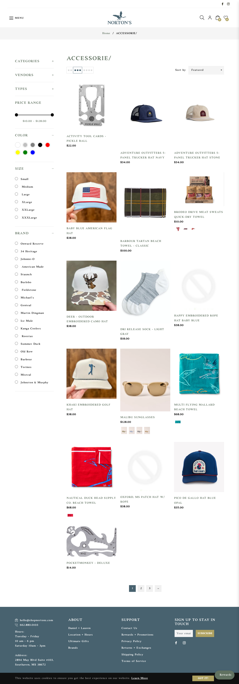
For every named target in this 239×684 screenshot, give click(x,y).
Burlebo (26, 282)
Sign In (210, 17)
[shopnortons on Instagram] (228, 3)
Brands (73, 648)
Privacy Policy (131, 641)
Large (25, 194)
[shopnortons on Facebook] (222, 3)
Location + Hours (80, 634)
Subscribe (205, 633)
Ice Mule (27, 321)
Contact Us (129, 628)
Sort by (180, 70)
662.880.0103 (28, 625)
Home (106, 33)
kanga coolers (31, 328)
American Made (32, 267)
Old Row (27, 351)
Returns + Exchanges (136, 648)
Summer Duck (31, 344)
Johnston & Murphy (34, 382)
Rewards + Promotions (137, 634)
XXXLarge (29, 217)
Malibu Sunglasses (137, 417)
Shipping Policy (132, 654)
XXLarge (28, 210)
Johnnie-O (28, 259)
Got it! (203, 678)
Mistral (26, 375)
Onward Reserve (32, 243)
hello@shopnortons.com (36, 620)
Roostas (27, 336)
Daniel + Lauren (79, 628)
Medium (27, 187)
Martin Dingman (32, 313)
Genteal (26, 305)
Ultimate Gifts (78, 641)
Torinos (26, 367)
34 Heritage (29, 251)
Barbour (26, 359)
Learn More (139, 678)
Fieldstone (28, 290)
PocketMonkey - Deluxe (88, 563)
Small (24, 179)
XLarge (26, 202)
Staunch (26, 274)
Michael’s (27, 297)
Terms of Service (133, 661)
